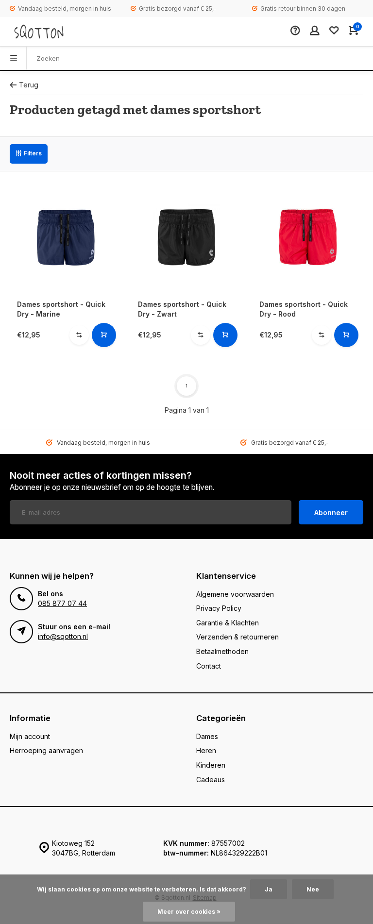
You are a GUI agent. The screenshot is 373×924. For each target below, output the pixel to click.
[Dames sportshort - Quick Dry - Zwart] (186, 236)
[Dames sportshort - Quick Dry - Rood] (307, 236)
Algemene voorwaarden (235, 594)
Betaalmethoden (222, 651)
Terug (28, 85)
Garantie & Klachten (227, 623)
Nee (312, 889)
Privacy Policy (218, 608)
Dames (207, 736)
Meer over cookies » (188, 911)
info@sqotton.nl (63, 636)
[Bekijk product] (104, 335)
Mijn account (30, 736)
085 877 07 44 (62, 603)
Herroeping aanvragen (46, 750)
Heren (206, 750)
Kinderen (210, 765)
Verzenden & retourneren (237, 637)
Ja (268, 889)
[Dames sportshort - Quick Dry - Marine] (65, 236)
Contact (208, 666)
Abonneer (331, 512)
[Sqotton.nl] (39, 31)
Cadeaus (210, 779)
